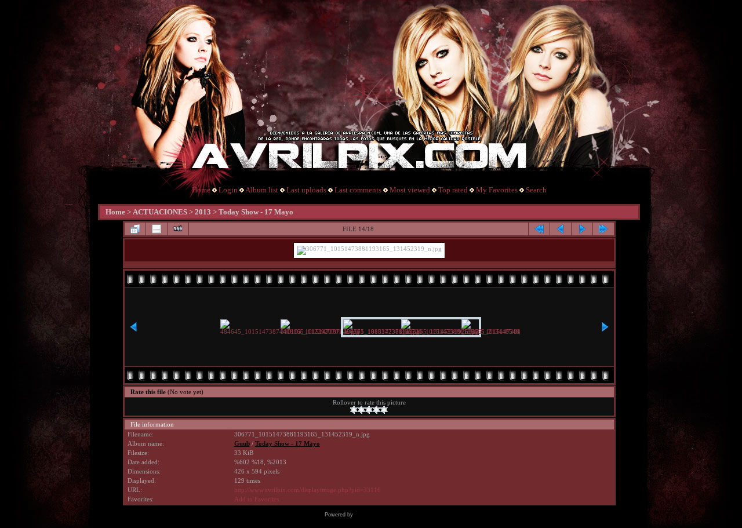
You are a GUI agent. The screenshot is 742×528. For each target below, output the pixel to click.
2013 (203, 211)
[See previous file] (560, 229)
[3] (369, 410)
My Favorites (497, 189)
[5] (384, 410)
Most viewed (410, 189)
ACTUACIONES (160, 211)
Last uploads (306, 189)
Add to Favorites (256, 499)
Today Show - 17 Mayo (256, 211)
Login (228, 189)
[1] (354, 410)
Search (536, 189)
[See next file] (582, 229)
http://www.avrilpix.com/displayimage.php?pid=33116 (307, 490)
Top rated (453, 189)
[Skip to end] (603, 229)
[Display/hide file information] (156, 229)
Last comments (357, 189)
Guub (242, 443)
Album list (261, 189)
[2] (361, 410)
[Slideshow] (178, 229)
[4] (376, 410)
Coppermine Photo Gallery (386, 515)
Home (201, 189)
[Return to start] (539, 229)
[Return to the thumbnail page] (135, 229)
